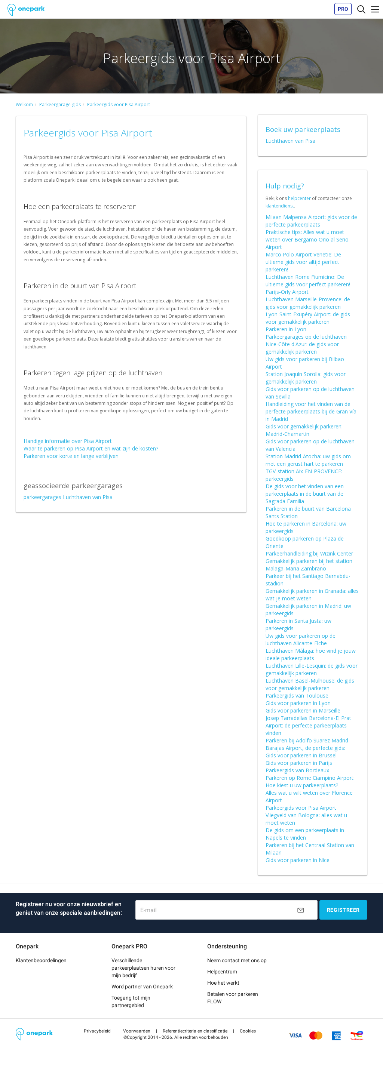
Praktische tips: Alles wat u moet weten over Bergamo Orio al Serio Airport (307, 239)
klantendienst (280, 206)
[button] (97, 1031)
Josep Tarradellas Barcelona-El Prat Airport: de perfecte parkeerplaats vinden (308, 725)
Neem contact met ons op (237, 960)
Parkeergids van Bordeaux (297, 770)
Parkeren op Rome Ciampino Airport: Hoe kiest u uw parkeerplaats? (310, 781)
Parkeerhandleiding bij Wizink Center (309, 553)
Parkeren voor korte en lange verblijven (71, 455)
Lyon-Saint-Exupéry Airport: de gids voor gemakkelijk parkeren (308, 318)
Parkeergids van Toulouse (297, 695)
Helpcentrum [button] (222, 972)
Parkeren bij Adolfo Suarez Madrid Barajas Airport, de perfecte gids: (307, 744)
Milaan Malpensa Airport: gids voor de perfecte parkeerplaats (311, 220)
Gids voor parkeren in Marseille (303, 710)
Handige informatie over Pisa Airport (68, 440)
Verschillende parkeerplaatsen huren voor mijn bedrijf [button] (143, 967)
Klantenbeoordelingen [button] (41, 960)
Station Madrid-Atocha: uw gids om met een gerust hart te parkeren (308, 460)
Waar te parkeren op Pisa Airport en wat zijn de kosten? (91, 448)
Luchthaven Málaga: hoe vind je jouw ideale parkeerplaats (311, 654)
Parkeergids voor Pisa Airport (301, 807)
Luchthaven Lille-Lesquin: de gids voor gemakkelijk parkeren (312, 669)
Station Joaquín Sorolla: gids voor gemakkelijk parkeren (306, 377)
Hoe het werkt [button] (223, 983)
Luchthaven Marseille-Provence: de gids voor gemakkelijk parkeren (308, 303)
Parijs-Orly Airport (287, 291)
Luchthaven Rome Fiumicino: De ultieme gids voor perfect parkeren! (308, 280)
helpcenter (299, 198)
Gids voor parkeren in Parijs (299, 762)
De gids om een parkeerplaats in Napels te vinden (305, 834)
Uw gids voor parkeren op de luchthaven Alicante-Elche (300, 639)
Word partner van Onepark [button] (142, 987)
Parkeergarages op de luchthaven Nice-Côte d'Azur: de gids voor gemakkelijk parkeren (306, 344)
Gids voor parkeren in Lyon (298, 703)
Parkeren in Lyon (286, 329)
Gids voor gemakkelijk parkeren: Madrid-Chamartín (304, 430)
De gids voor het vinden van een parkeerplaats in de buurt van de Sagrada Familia (305, 494)
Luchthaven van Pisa (290, 140)
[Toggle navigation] (361, 8)
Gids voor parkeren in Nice (298, 860)
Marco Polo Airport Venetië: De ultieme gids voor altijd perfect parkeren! (303, 262)
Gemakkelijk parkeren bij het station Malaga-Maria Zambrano (309, 564)
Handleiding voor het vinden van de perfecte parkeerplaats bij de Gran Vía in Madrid (311, 411)
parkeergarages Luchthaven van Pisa (68, 497)
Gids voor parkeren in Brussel (301, 755)
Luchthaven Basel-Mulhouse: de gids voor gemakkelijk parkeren (310, 684)
